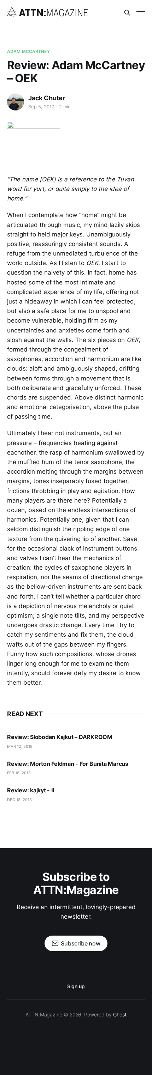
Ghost (120, 1014)
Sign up (75, 986)
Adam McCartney (28, 51)
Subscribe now (80, 943)
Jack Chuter (46, 98)
